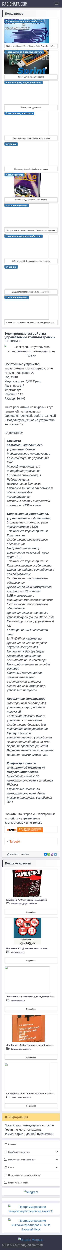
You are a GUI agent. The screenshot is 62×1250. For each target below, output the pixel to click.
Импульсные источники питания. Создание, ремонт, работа (31, 322)
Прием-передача (18, 1000)
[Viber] (52, 854)
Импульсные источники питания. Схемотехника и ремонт (31, 230)
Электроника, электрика (21, 1049)
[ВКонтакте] (45, 854)
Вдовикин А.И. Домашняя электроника (26, 948)
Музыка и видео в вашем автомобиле (31, 199)
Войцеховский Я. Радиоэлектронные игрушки (31, 261)
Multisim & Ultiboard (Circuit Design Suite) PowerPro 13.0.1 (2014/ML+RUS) (31, 46)
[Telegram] (55, 854)
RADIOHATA (14, 3)
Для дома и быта (18, 952)
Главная (12, 1144)
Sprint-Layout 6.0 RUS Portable (31, 76)
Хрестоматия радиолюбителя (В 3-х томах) (31, 138)
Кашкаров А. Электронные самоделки (26, 899)
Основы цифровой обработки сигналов (31, 169)
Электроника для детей (31, 107)
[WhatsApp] (48, 854)
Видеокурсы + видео (18, 1182)
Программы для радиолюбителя (24, 1174)
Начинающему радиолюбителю (24, 904)
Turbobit (14, 841)
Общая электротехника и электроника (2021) (31, 291)
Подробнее (31, 912)
